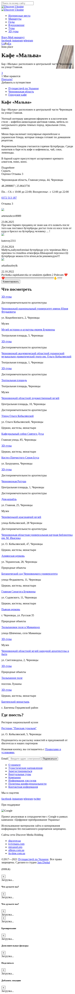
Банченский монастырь (15, 701)
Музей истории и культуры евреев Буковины (28, 329)
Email (4, 758)
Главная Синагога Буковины (18, 591)
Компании (14, 777)
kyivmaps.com (16, 843)
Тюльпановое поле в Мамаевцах (20, 627)
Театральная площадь (14, 380)
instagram (17, 40)
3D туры (13, 31)
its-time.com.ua (16, 853)
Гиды (11, 21)
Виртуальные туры (19, 774)
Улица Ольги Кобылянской (17, 415)
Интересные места (19, 15)
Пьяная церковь (10, 609)
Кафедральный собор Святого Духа (22, 433)
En (9, 43)
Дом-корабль (9, 499)
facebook (6, 40)
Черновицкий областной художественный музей (30, 398)
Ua (3, 43)
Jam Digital (43, 862)
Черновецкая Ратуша (13, 481)
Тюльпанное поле (11, 677)
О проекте (14, 764)
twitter (37, 798)
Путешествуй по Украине (33, 859)
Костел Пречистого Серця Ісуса (20, 457)
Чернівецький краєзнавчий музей (21, 517)
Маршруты (14, 18)
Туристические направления (25, 767)
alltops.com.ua (16, 850)
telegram (28, 40)
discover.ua (14, 840)
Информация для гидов (22, 780)
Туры (11, 28)
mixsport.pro (15, 847)
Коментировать (11, 281)
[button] (4, 37)
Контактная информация (23, 786)
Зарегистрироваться (20, 771)
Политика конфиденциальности (27, 783)
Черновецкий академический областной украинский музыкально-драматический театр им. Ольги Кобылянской (36, 355)
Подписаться (50, 758)
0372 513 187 (9, 197)
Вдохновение (16, 25)
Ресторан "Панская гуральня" (19, 728)
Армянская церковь (13, 555)
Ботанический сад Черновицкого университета (29, 573)
